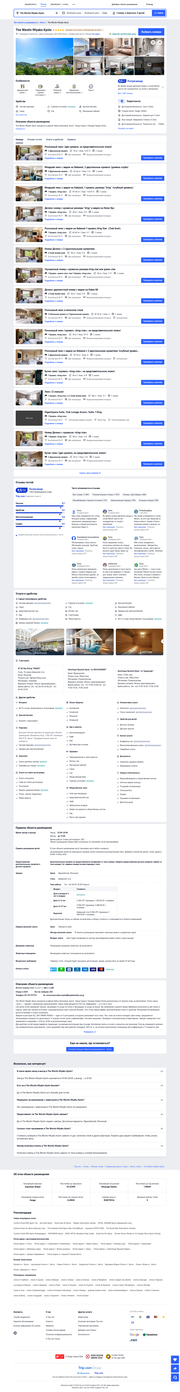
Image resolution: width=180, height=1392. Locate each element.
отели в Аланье (67, 1280)
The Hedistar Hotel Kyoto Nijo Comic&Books (65, 1228)
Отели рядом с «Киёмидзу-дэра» (27, 1249)
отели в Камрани (40, 1285)
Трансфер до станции (28, 766)
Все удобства (21, 115)
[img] (44, 56)
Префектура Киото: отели (117, 1167)
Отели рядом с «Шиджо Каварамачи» (29, 1254)
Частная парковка (26, 603)
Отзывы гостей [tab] (34, 139)
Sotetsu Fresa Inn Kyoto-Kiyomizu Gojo (29, 1228)
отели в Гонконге (152, 1290)
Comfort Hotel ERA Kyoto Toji (26, 1223)
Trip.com (77, 1167)
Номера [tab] (19, 139)
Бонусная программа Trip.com (90, 1321)
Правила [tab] (71, 139)
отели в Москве (143, 1285)
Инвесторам (83, 1317)
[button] (74, 4)
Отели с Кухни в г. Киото (146, 1264)
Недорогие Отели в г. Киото (91, 1264)
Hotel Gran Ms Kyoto (62, 1223)
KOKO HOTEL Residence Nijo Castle (79, 1234)
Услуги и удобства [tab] (54, 139)
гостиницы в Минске (22, 1285)
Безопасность (83, 1334)
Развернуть (20, 129)
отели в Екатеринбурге (118, 1290)
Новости (49, 1321)
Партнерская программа (88, 1326)
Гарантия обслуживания (23, 1321)
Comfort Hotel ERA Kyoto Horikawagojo (30, 1234)
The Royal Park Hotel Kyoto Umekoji (120, 1228)
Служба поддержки (22, 1317)
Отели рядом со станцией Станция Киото (64, 1254)
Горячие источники (76, 603)
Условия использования (55, 1330)
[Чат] (175, 1377)
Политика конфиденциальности (59, 1334)
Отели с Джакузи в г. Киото (25, 1270)
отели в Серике (36, 1280)
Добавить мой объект (87, 1330)
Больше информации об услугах (27, 1326)
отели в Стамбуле (21, 1280)
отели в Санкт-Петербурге (123, 1285)
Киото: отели (135, 1167)
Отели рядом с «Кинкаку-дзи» (113, 1244)
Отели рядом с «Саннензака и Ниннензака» (52, 1244)
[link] (124, 4)
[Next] (163, 641)
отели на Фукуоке (102, 1285)
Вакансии (50, 1326)
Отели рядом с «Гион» (23, 1244)
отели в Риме (54, 1285)
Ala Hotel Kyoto (46, 1223)
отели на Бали (83, 1296)
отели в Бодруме (34, 1296)
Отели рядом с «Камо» (82, 1249)
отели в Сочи (19, 1290)
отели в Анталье (82, 1280)
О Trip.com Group (53, 1339)
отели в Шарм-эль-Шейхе (120, 1280)
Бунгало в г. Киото (21, 1264)
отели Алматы (19, 1296)
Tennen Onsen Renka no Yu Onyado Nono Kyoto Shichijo (137, 1234)
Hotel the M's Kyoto (104, 1234)
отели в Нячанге (68, 1296)
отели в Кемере (52, 1280)
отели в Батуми (136, 1290)
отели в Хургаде (140, 1280)
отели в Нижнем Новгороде (59, 1290)
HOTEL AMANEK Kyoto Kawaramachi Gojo (115, 1223)
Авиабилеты (30, 4)
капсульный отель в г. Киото (43, 1264)
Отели (43, 4)
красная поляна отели (97, 1290)
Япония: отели (97, 1167)
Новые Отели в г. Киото (67, 1264)
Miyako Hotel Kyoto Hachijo (84, 1223)
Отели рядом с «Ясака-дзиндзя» (56, 1249)
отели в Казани (79, 1290)
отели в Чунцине (69, 1285)
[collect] (175, 1360)
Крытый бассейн (125, 603)
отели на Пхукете (85, 1285)
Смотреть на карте (126, 128)
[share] (175, 1369)
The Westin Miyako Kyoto (34, 30)
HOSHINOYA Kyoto (55, 1234)
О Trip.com (50, 1317)
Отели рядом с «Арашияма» (140, 1244)
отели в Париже (156, 1280)
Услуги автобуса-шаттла (29, 762)
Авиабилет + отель (59, 4)
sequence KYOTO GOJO (94, 1228)
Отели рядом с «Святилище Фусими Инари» (112, 1249)
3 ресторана (73, 615)
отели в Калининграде (36, 1290)
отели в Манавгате (99, 1280)
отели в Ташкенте (51, 1296)
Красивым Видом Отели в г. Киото (119, 1264)
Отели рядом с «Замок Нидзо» (86, 1244)
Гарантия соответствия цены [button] (124, 34)
